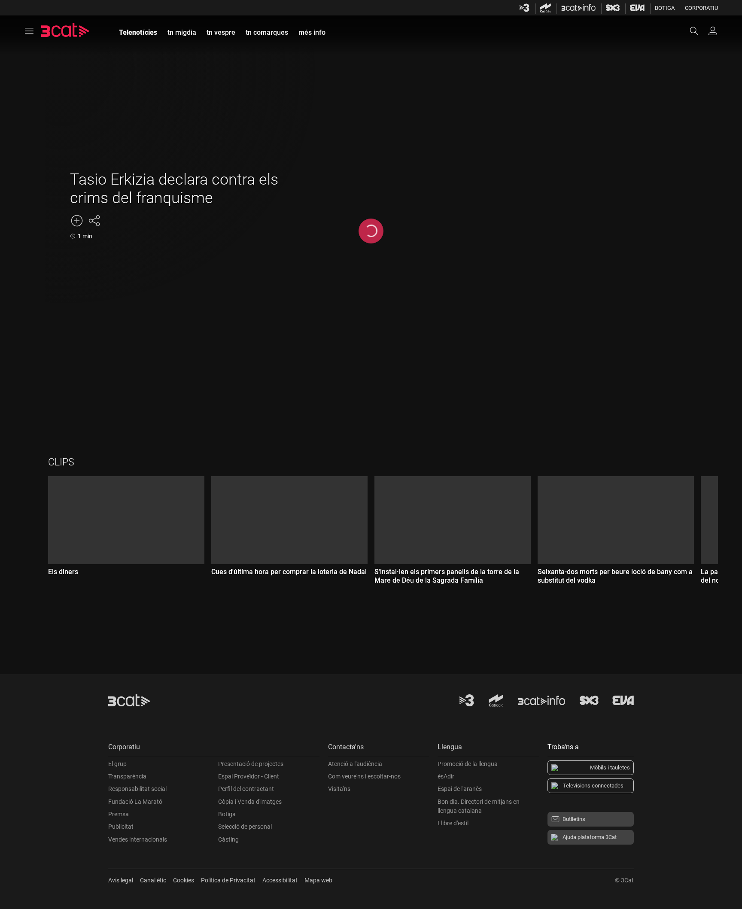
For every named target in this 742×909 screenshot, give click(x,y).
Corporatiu (701, 8)
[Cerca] (698, 31)
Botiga (665, 8)
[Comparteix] (94, 221)
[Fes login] (713, 31)
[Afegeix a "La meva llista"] (77, 221)
